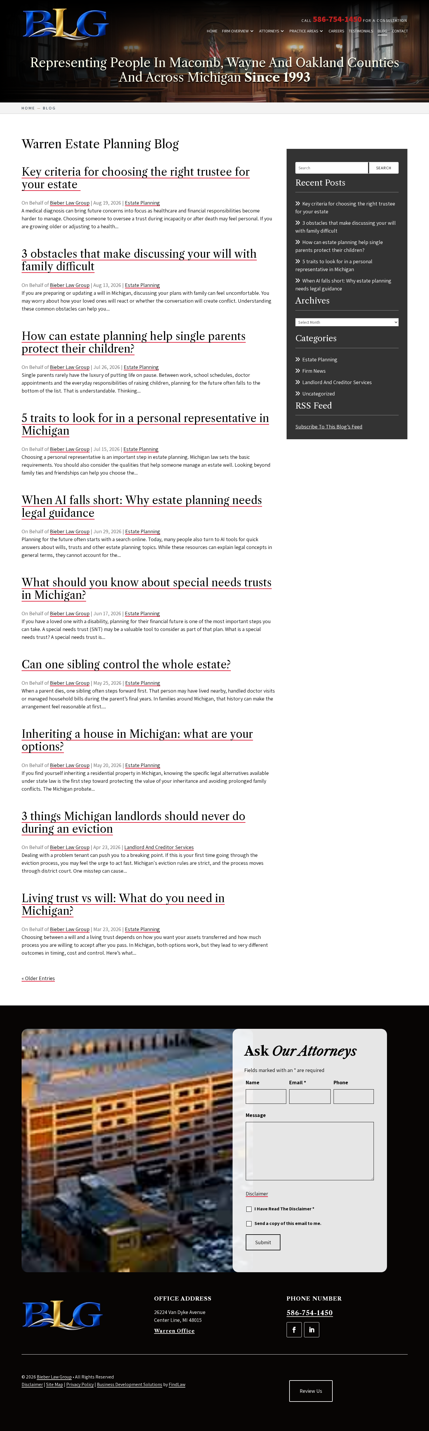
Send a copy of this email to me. (287, 1223)
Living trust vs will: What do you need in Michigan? (123, 904)
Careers (336, 31)
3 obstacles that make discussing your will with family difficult (139, 260)
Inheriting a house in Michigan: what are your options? (137, 740)
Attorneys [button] (269, 31)
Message (256, 1115)
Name (252, 1082)
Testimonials (361, 31)
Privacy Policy (80, 1384)
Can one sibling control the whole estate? (126, 664)
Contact (400, 31)
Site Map (54, 1384)
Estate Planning (142, 202)
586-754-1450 (337, 18)
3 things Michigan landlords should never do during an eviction (133, 822)
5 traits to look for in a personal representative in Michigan (145, 424)
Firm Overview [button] (235, 31)
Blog (382, 31)
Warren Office (174, 1331)
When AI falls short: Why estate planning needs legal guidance (142, 506)
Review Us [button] (311, 1391)
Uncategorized (318, 393)
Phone (341, 1082)
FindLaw (177, 1384)
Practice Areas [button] (304, 31)
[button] (423, 1389)
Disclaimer (257, 1194)
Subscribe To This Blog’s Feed (328, 426)
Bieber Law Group (70, 202)
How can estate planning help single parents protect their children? (134, 342)
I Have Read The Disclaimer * (284, 1209)
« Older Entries (38, 978)
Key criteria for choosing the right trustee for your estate (136, 178)
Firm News (314, 370)
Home (212, 31)
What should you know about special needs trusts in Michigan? (147, 589)
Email (297, 1082)
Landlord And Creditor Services (159, 847)
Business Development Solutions (129, 1384)
